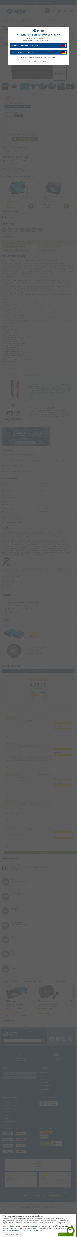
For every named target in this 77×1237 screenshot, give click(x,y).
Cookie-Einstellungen (12, 1234)
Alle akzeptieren (65, 1234)
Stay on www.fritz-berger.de (22, 52)
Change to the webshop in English (24, 45)
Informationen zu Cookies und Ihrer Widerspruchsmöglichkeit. (22, 1230)
